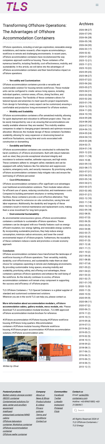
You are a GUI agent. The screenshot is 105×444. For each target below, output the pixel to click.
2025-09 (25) (85, 72)
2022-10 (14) (85, 206)
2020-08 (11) (85, 301)
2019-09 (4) (84, 321)
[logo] (17, 6)
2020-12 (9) (84, 286)
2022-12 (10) (85, 198)
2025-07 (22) (85, 79)
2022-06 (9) (84, 221)
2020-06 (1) (84, 309)
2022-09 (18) (85, 210)
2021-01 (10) (85, 282)
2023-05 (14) (85, 179)
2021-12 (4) (84, 244)
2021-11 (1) (84, 248)
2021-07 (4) (84, 263)
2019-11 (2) (84, 313)
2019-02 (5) (84, 336)
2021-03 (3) (84, 275)
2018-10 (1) (84, 340)
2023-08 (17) (85, 167)
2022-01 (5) (84, 240)
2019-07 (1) (84, 324)
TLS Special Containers (40, 290)
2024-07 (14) (85, 125)
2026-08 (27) (85, 30)
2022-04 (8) (84, 229)
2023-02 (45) (85, 190)
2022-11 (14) (85, 202)
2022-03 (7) (84, 233)
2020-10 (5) (84, 294)
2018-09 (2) (84, 344)
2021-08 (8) (84, 259)
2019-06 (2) (84, 328)
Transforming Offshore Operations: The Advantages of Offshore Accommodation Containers (35, 31)
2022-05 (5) (84, 225)
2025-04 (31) (85, 91)
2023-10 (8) (84, 160)
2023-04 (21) (85, 183)
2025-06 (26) (85, 83)
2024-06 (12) (85, 129)
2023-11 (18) (85, 156)
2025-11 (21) (85, 64)
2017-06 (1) (84, 351)
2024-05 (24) (85, 133)
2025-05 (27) (85, 87)
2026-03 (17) (85, 49)
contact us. (61, 296)
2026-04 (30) (85, 45)
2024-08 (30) (85, 121)
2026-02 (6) (84, 53)
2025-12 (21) (85, 60)
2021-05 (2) (84, 267)
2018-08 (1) (84, 347)
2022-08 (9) (84, 213)
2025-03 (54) (85, 95)
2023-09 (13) (85, 164)
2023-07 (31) (85, 171)
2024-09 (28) (85, 118)
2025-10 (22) (85, 68)
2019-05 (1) (84, 332)
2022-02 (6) (84, 236)
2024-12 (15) (85, 106)
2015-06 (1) (84, 359)
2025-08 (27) (85, 76)
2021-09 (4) (84, 255)
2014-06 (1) (84, 363)
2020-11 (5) (84, 290)
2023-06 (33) (85, 175)
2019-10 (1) (84, 317)
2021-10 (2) (84, 252)
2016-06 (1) (84, 355)
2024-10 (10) (85, 114)
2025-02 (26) (85, 98)
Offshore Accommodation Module (20, 42)
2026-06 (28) (85, 37)
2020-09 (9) (84, 298)
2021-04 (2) (84, 271)
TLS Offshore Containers (15, 290)
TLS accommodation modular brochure (31, 310)
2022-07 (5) (84, 217)
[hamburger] (97, 5)
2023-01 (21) (85, 194)
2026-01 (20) (85, 56)
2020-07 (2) (84, 305)
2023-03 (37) (85, 187)
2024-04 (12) (85, 137)
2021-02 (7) (84, 278)
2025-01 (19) (85, 102)
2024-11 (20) (85, 110)
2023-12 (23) (85, 152)
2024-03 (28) (85, 141)
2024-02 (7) (84, 144)
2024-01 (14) (85, 148)
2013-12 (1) (84, 367)
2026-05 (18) (85, 41)
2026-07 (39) (85, 33)
